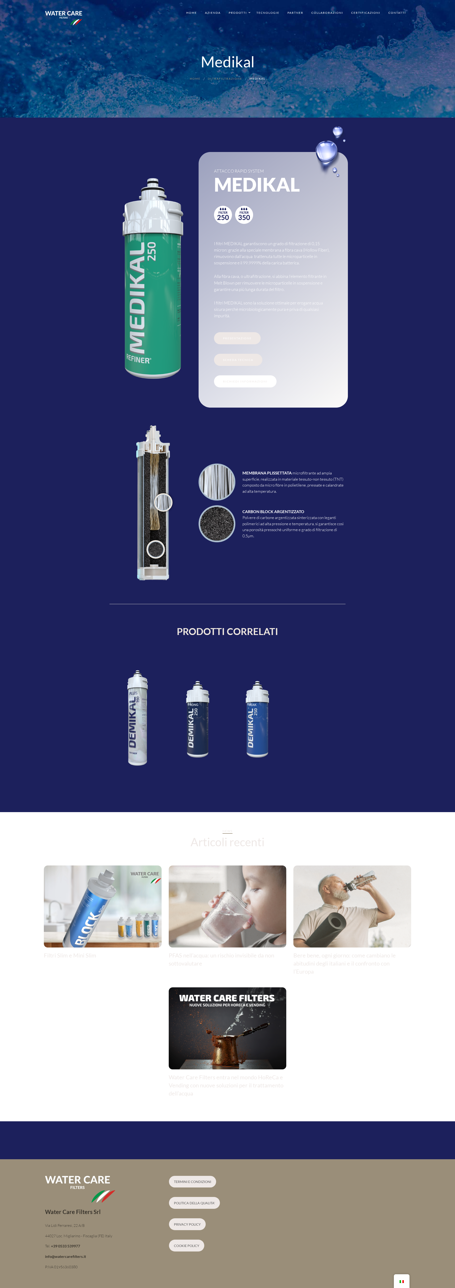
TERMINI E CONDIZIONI (192, 1182)
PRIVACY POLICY (187, 1224)
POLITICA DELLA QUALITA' (194, 1203)
